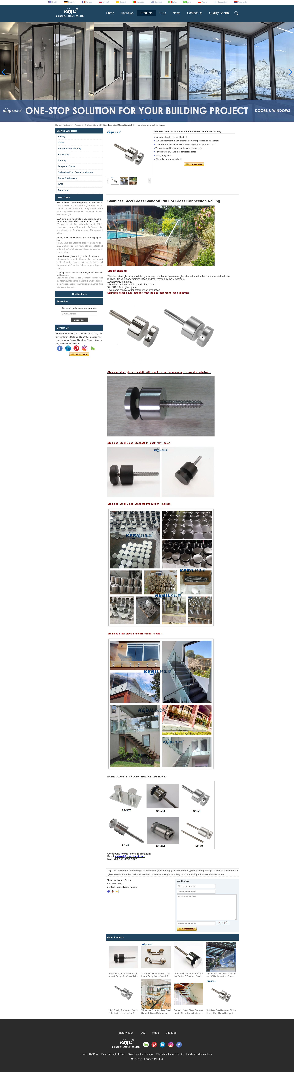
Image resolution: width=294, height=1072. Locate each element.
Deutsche (71, 2)
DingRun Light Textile (113, 1054)
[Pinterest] (76, 348)
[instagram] (84, 348)
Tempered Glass (66, 166)
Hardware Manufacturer (199, 1054)
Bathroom (63, 190)
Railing (61, 136)
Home (110, 13)
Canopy (62, 160)
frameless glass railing (158, 870)
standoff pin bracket (197, 874)
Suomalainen (222, 2)
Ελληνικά (158, 2)
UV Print (93, 1054)
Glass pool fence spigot (140, 1054)
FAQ (142, 1032)
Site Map (171, 1032)
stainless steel (216, 874)
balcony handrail (141, 874)
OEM (60, 184)
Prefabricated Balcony (69, 148)
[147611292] (112, 891)
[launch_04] (108, 891)
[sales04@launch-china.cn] (117, 891)
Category (67, 125)
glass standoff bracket (119, 874)
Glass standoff (94, 125)
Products (146, 13)
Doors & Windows (67, 178)
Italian (174, 2)
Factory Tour (125, 1032)
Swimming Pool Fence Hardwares (75, 172)
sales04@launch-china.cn (130, 856)
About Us (127, 13)
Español (123, 2)
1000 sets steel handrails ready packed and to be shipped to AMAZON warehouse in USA (79, 220)
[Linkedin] (68, 348)
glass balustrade (179, 870)
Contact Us (194, 13)
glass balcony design (201, 870)
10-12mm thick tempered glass (129, 870)
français (89, 2)
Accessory (80, 125)
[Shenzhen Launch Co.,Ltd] (69, 18)
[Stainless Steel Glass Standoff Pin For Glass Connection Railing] (129, 152)
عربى (189, 2)
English (54, 2)
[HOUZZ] (93, 348)
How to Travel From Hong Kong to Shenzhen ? (79, 202)
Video (155, 1032)
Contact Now (79, 354)
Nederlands (242, 2)
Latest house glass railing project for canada (78, 256)
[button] (142, 119)
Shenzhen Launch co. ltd (169, 1054)
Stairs (61, 142)
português (140, 2)
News (176, 13)
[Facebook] (60, 348)
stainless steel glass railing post (168, 874)
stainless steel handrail (225, 870)
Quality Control (219, 13)
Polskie (204, 2)
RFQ (162, 13)
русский (106, 2)
